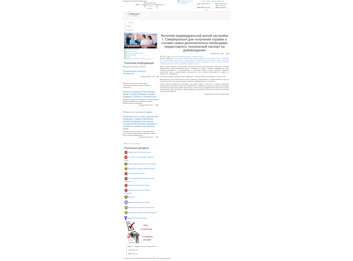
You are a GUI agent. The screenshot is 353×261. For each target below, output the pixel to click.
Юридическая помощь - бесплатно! (135, 72)
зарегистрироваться (218, 1)
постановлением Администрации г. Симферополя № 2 (186, 56)
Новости (128, 26)
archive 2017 (130, 30)
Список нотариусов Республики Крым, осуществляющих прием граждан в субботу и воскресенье (140, 94)
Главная (130, 22)
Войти (204, 1)
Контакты (135, 14)
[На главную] (185, 2)
